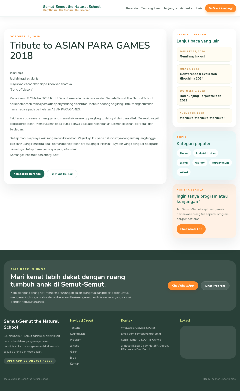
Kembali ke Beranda (27, 173)
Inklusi (183, 172)
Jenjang (169, 8)
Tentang (75, 327)
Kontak (74, 363)
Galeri (73, 351)
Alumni (183, 153)
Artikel (185, 8)
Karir (199, 8)
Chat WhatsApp (191, 229)
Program (75, 339)
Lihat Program (215, 285)
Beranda (132, 8)
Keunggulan (77, 333)
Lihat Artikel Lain (62, 174)
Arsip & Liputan (206, 153)
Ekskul (183, 162)
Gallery (200, 162)
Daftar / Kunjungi (220, 8)
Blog (73, 357)
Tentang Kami (150, 8)
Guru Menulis (220, 162)
